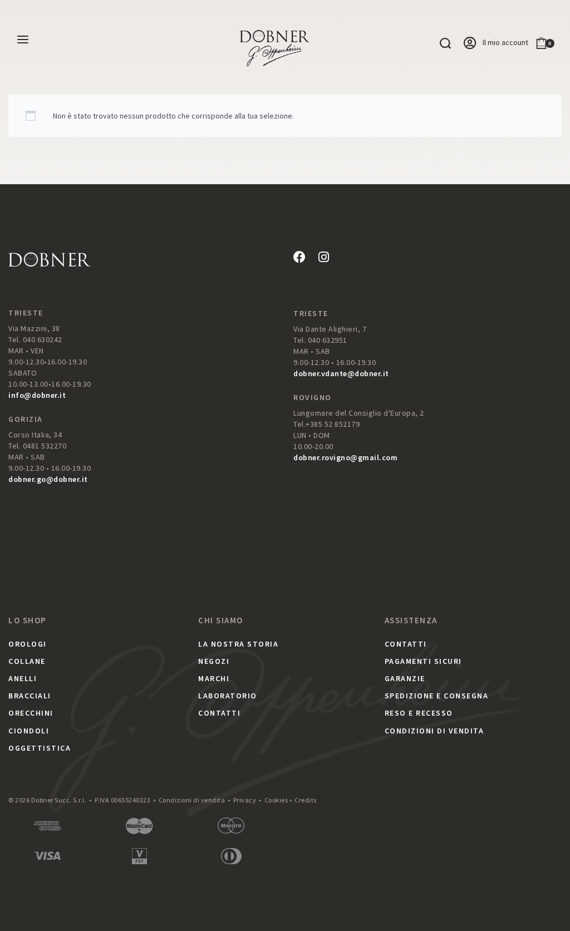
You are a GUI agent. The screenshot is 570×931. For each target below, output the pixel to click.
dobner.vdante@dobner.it (341, 373)
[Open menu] (23, 39)
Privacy (245, 800)
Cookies (276, 800)
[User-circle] (470, 43)
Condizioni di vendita (192, 800)
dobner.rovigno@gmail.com (345, 457)
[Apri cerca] (445, 43)
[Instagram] (323, 257)
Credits (305, 800)
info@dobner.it (37, 395)
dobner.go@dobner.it (48, 479)
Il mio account (505, 42)
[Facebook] (299, 257)
